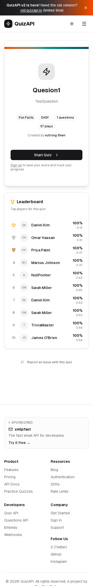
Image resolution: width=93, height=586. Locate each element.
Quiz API (11, 513)
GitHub (56, 554)
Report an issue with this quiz (49, 362)
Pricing (10, 477)
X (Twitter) (59, 547)
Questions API (16, 520)
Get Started (60, 513)
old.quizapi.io (31, 10)
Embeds (10, 527)
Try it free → (19, 442)
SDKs (55, 484)
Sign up (16, 165)
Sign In (56, 520)
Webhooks (13, 534)
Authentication (63, 477)
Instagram (59, 561)
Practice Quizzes (18, 491)
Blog (54, 469)
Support (57, 527)
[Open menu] (84, 23)
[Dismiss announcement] (86, 8)
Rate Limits (59, 491)
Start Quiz (43, 155)
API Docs (12, 484)
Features (11, 469)
